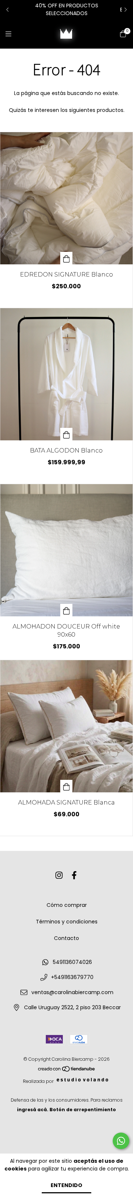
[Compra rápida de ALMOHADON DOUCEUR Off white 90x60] (66, 610)
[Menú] (13, 34)
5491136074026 (72, 962)
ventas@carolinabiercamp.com (72, 992)
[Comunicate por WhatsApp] (121, 1141)
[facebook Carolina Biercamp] (74, 875)
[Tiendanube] (66, 1070)
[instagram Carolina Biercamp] (59, 875)
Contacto (66, 938)
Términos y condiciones (67, 921)
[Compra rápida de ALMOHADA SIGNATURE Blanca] (66, 786)
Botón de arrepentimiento (83, 1109)
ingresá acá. (32, 1109)
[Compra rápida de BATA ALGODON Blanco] (66, 434)
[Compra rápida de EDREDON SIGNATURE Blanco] (66, 258)
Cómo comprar (67, 905)
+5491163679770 (72, 977)
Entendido (66, 1185)
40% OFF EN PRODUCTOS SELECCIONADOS (66, 9)
